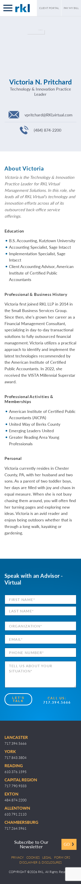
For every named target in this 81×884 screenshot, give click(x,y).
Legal (47, 857)
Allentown (17, 808)
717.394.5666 (57, 702)
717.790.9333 (15, 785)
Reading (13, 765)
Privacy (17, 857)
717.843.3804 (15, 757)
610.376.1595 (15, 771)
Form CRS (62, 857)
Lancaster (16, 737)
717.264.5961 (15, 828)
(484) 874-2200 (47, 130)
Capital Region (20, 779)
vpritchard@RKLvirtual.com (48, 114)
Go (67, 844)
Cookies (33, 857)
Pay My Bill (71, 8)
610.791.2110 (15, 814)
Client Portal (49, 8)
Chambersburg (21, 822)
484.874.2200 (15, 800)
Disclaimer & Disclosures (40, 862)
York (10, 751)
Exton (11, 794)
